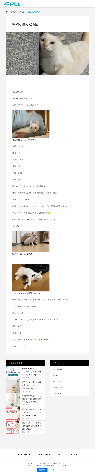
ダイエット (57, 381)
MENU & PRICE (24, 454)
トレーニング (58, 387)
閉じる (53, 470)
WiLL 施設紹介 (58, 369)
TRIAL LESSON (44, 454)
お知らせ (56, 375)
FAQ (59, 454)
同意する (42, 470)
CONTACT (73, 454)
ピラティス (57, 393)
